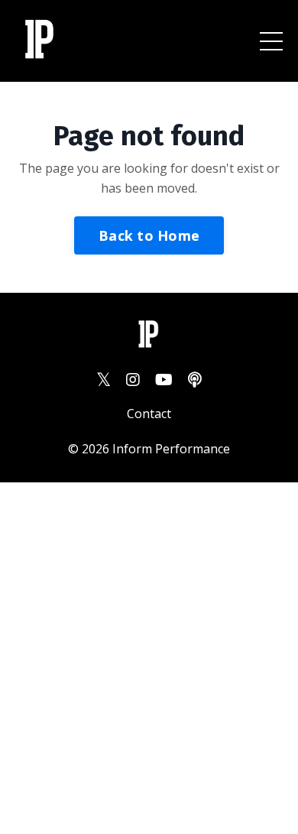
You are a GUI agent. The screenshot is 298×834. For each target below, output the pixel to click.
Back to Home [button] (149, 235)
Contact (149, 413)
